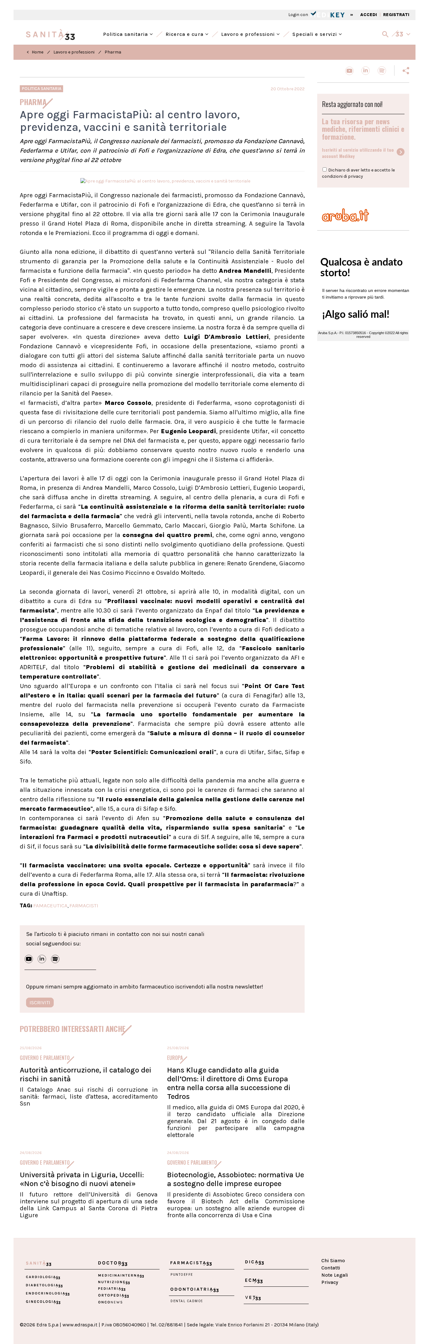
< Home (35, 52)
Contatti (330, 1268)
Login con (298, 14)
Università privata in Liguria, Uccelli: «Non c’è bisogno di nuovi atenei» (82, 1179)
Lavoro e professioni (248, 33)
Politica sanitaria (126, 33)
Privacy (329, 1282)
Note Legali (334, 1275)
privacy (355, 176)
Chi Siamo (333, 1260)
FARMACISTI (83, 905)
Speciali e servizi (315, 33)
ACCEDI (368, 14)
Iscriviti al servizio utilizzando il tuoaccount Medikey (358, 153)
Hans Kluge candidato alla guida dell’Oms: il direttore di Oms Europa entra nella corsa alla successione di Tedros (229, 1083)
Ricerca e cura (185, 33)
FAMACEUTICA (50, 905)
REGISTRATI (396, 14)
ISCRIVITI (40, 1002)
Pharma (113, 52)
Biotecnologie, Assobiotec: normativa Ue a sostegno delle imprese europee (235, 1179)
